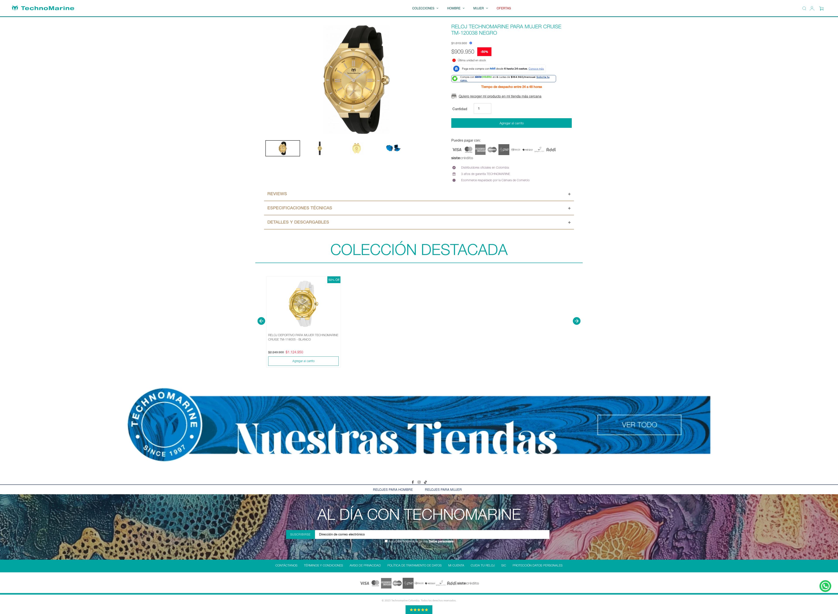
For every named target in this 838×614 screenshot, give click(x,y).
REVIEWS (277, 193)
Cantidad (459, 109)
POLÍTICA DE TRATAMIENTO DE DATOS (414, 565)
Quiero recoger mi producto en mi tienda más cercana (500, 96)
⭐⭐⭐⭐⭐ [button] (419, 609)
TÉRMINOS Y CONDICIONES (323, 565)
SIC (503, 565)
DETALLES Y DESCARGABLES (298, 222)
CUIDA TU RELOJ (483, 565)
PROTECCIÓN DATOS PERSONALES (538, 565)
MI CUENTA (456, 565)
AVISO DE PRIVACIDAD (365, 565)
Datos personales (440, 541)
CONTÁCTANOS (286, 565)
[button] (261, 321)
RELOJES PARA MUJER (443, 489)
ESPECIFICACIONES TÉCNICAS (299, 207)
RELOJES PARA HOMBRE (393, 489)
